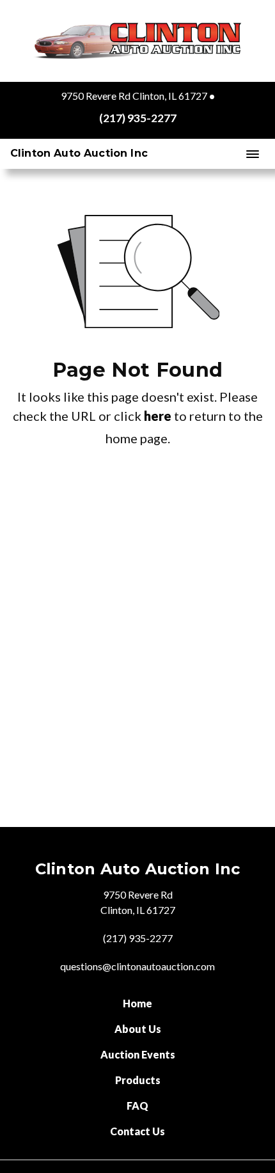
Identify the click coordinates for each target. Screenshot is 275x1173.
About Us (137, 1029)
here (157, 415)
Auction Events (137, 1054)
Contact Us (137, 1131)
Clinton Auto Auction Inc (79, 153)
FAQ (137, 1105)
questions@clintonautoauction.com (137, 966)
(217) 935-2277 (138, 118)
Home (137, 1003)
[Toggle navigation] (252, 153)
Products (138, 1080)
